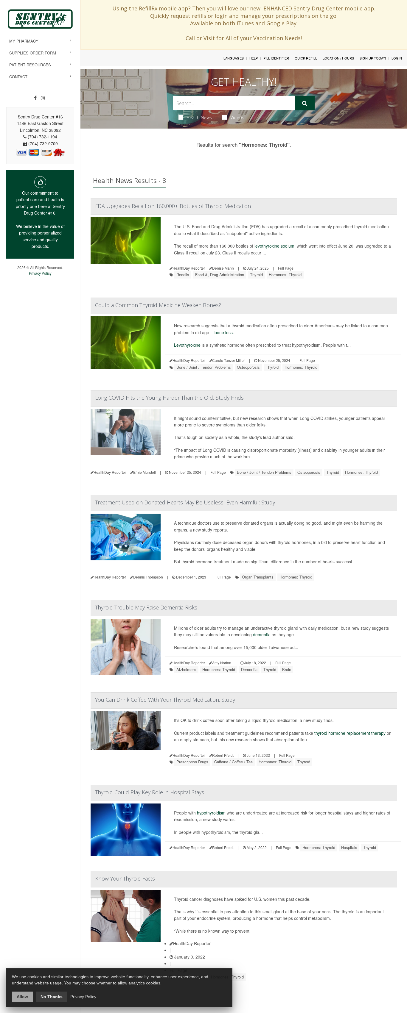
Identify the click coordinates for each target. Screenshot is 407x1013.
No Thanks (52, 996)
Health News (199, 117)
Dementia (249, 669)
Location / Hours (338, 58)
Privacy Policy (40, 273)
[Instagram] (43, 98)
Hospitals (349, 847)
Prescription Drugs (192, 762)
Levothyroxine (187, 345)
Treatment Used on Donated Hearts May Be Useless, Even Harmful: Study (185, 502)
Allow (22, 996)
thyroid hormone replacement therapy (350, 733)
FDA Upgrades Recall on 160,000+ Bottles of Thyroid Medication (173, 206)
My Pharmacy (23, 41)
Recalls (182, 274)
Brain (286, 669)
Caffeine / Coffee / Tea (233, 762)
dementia (262, 634)
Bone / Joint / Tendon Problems (203, 367)
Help (253, 58)
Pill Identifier (276, 58)
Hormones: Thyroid (285, 274)
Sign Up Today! (373, 58)
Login (397, 58)
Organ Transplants (258, 577)
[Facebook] (35, 98)
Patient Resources (30, 65)
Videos (237, 117)
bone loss (224, 332)
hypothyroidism (211, 813)
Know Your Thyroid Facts (125, 878)
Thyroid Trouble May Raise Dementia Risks (146, 607)
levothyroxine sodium (274, 246)
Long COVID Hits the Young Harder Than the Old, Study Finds (169, 397)
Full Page (285, 268)
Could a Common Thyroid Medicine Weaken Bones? (158, 305)
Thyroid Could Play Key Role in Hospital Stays (149, 792)
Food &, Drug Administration (219, 274)
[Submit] (305, 103)
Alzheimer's (186, 669)
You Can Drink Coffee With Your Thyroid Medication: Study (165, 699)
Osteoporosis (248, 367)
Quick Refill (306, 58)
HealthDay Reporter (192, 943)
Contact (18, 76)
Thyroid (256, 274)
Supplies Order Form (32, 53)
